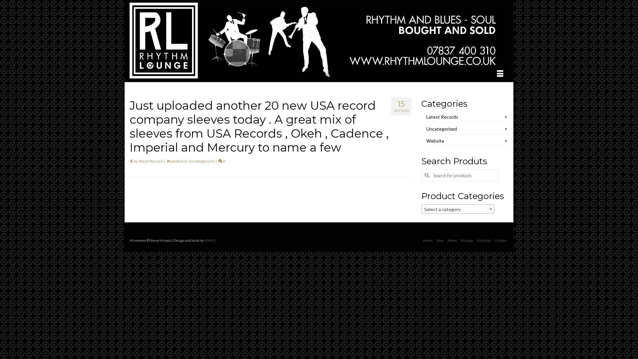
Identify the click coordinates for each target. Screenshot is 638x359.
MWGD (210, 240)
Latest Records (442, 117)
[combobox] (457, 209)
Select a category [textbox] (442, 209)
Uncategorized (201, 161)
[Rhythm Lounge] (319, 40)
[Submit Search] (426, 175)
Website (435, 141)
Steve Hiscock (151, 161)
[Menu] (500, 73)
